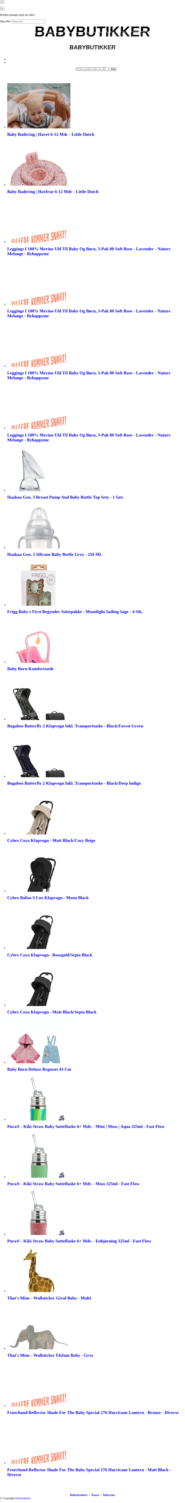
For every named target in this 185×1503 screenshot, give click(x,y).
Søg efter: (5, 21)
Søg (113, 69)
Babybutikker (23, 1498)
